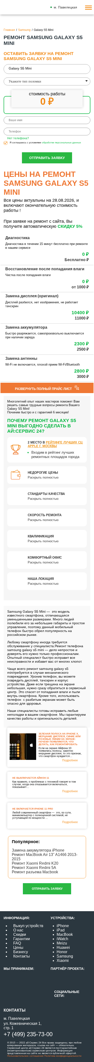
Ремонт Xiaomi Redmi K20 (35, 863)
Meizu (62, 943)
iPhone (63, 926)
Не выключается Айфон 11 (30, 778)
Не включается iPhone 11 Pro (32, 808)
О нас (18, 930)
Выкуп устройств (28, 926)
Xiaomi (63, 960)
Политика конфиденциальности (62, 1056)
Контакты (21, 956)
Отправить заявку (47, 158)
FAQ (17, 943)
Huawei (63, 947)
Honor (62, 952)
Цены (18, 947)
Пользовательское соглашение (25, 1056)
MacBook (65, 934)
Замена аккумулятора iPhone (38, 850)
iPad (61, 930)
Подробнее (70, 760)
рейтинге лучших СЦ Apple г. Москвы (55, 444)
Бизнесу (20, 952)
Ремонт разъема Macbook (35, 872)
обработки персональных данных (61, 142)
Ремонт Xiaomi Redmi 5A (34, 868)
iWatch (62, 939)
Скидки (19, 934)
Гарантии (21, 939)
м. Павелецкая (65, 7)
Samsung (65, 956)
